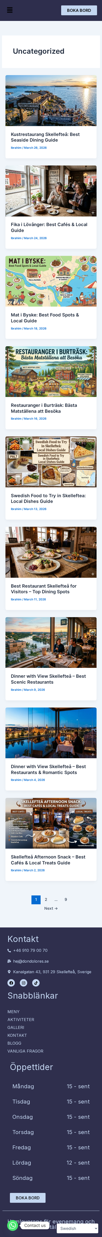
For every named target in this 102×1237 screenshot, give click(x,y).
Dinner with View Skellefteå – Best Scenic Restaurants (48, 679)
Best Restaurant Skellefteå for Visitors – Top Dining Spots (43, 588)
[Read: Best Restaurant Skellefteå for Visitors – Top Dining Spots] (50, 552)
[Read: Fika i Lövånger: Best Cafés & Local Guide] (50, 190)
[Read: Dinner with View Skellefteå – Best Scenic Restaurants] (50, 642)
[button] (10, 10)
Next (51, 908)
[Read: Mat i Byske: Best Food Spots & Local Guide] (50, 281)
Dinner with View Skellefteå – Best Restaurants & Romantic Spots (48, 769)
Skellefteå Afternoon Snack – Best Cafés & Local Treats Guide (48, 859)
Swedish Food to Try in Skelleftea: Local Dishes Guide (48, 498)
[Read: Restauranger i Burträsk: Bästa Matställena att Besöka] (50, 371)
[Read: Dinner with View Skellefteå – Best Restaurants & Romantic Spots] (50, 733)
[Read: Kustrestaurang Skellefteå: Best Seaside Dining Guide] (50, 100)
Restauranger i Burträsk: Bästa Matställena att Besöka (44, 408)
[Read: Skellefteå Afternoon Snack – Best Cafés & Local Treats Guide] (50, 823)
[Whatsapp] (12, 1225)
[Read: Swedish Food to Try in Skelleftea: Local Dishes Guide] (50, 461)
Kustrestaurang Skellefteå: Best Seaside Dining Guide (45, 137)
